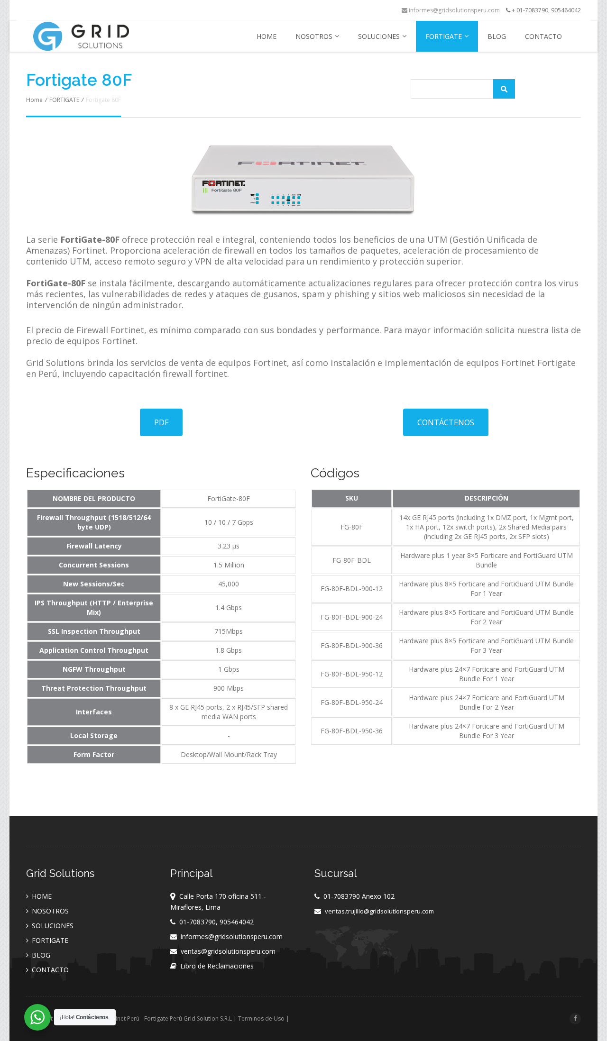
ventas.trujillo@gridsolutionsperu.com (379, 911)
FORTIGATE (443, 36)
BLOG (496, 36)
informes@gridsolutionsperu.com (453, 10)
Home (34, 100)
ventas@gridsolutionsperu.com (228, 951)
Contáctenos (445, 422)
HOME (266, 36)
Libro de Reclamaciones (217, 965)
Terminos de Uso (261, 1018)
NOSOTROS (313, 36)
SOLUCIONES (379, 36)
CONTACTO (543, 36)
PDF (161, 422)
